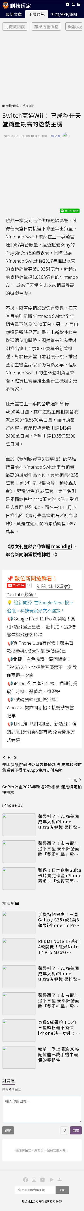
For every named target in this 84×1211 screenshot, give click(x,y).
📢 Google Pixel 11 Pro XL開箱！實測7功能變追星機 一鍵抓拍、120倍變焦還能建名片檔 (41, 626)
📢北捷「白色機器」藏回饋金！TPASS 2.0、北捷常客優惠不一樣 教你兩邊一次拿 (42, 667)
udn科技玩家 (10, 105)
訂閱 (62, 1190)
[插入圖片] (64, 1130)
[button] (73, 5)
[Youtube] (67, 5)
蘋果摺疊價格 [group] (46, 26)
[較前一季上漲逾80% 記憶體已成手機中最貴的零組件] (19, 1057)
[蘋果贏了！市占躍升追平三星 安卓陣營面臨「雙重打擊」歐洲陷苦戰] (19, 851)
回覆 (76, 1130)
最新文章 (14, 14)
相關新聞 (10, 903)
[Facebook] (25, 1179)
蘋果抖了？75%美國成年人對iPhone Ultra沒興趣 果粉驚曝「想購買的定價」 (58, 821)
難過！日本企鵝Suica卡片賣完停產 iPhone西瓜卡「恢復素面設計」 (60, 875)
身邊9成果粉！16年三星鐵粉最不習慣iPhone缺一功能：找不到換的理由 (59, 1027)
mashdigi (61, 546)
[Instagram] (33, 1179)
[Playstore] (50, 1179)
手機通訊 (36, 14)
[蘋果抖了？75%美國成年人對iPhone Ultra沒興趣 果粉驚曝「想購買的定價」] (19, 824)
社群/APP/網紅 (64, 14)
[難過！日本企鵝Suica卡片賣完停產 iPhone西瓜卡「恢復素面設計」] (19, 878)
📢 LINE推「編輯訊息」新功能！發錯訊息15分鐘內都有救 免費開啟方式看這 (42, 731)
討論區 (8, 1081)
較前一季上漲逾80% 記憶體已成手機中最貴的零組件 (58, 1054)
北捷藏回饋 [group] (15, 26)
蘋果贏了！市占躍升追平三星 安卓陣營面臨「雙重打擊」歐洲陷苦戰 (59, 848)
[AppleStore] (59, 1179)
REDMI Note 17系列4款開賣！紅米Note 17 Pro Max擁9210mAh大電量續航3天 (59, 946)
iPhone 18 (12, 805)
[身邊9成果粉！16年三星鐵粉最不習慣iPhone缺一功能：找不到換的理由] (19, 1030)
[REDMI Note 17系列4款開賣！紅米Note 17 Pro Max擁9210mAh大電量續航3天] (19, 949)
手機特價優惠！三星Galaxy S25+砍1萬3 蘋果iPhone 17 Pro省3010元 (58, 920)
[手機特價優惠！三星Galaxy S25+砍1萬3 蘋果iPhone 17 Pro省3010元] (19, 923)
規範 (8, 1130)
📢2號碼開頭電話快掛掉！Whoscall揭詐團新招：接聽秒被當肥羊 (40, 707)
